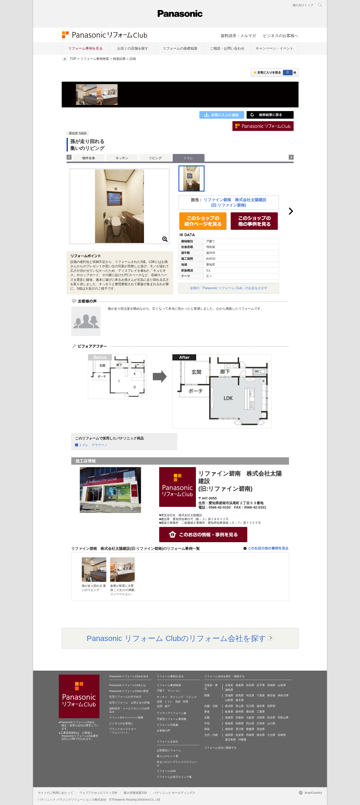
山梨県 (229, 700)
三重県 (261, 711)
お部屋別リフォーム (169, 750)
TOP (73, 59)
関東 (207, 695)
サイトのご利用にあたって (55, 793)
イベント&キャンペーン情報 (126, 717)
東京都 (271, 695)
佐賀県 (240, 734)
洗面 (177, 701)
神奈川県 (283, 695)
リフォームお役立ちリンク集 (174, 776)
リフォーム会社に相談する (220, 747)
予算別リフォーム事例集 (171, 718)
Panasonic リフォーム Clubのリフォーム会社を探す (176, 638)
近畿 (207, 717)
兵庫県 (261, 717)
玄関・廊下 (163, 706)
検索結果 (119, 59)
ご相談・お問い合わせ (227, 48)
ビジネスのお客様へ (280, 35)
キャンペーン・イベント (274, 48)
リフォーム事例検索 (94, 59)
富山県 (240, 705)
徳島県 (229, 729)
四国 (207, 729)
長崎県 (250, 734)
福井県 (261, 705)
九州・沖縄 (211, 734)
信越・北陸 (211, 705)
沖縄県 (242, 739)
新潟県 (229, 705)
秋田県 (250, 685)
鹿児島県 (230, 739)
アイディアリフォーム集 (171, 713)
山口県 (271, 723)
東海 (207, 711)
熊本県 (261, 734)
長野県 (271, 705)
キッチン (122, 158)
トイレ (169, 701)
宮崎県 (282, 734)
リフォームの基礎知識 (180, 48)
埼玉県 (250, 695)
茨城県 (229, 695)
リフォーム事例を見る (85, 48)
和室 (185, 701)
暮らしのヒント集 (167, 755)
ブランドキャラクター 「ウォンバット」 (122, 731)
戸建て (161, 690)
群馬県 (240, 695)
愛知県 (250, 711)
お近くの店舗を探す (132, 48)
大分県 (271, 734)
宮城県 (271, 685)
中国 (207, 723)
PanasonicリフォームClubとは (127, 685)
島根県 (240, 723)
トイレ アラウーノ (93, 445)
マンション (174, 690)
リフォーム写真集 (167, 724)
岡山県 (250, 723)
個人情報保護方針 (135, 793)
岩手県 (261, 685)
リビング (155, 158)
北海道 (229, 685)
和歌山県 (283, 717)
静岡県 (240, 711)
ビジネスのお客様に (121, 723)
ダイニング (176, 696)
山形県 (282, 685)
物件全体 (88, 158)
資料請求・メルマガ (238, 35)
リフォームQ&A (166, 770)
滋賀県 (229, 717)
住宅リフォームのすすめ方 (125, 696)
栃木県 (240, 700)
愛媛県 (250, 729)
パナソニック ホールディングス (174, 793)
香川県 (240, 729)
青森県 (240, 685)
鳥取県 (229, 723)
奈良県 (271, 717)
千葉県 (261, 695)
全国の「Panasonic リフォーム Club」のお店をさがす (228, 288)
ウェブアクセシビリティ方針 (98, 793)
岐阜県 (229, 711)
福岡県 (229, 734)
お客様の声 (163, 730)
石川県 (250, 705)
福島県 (229, 689)
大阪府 (250, 717)
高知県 (261, 729)
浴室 (159, 701)
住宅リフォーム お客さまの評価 (129, 702)
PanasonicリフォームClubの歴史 (129, 691)
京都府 (240, 717)
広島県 (261, 723)
